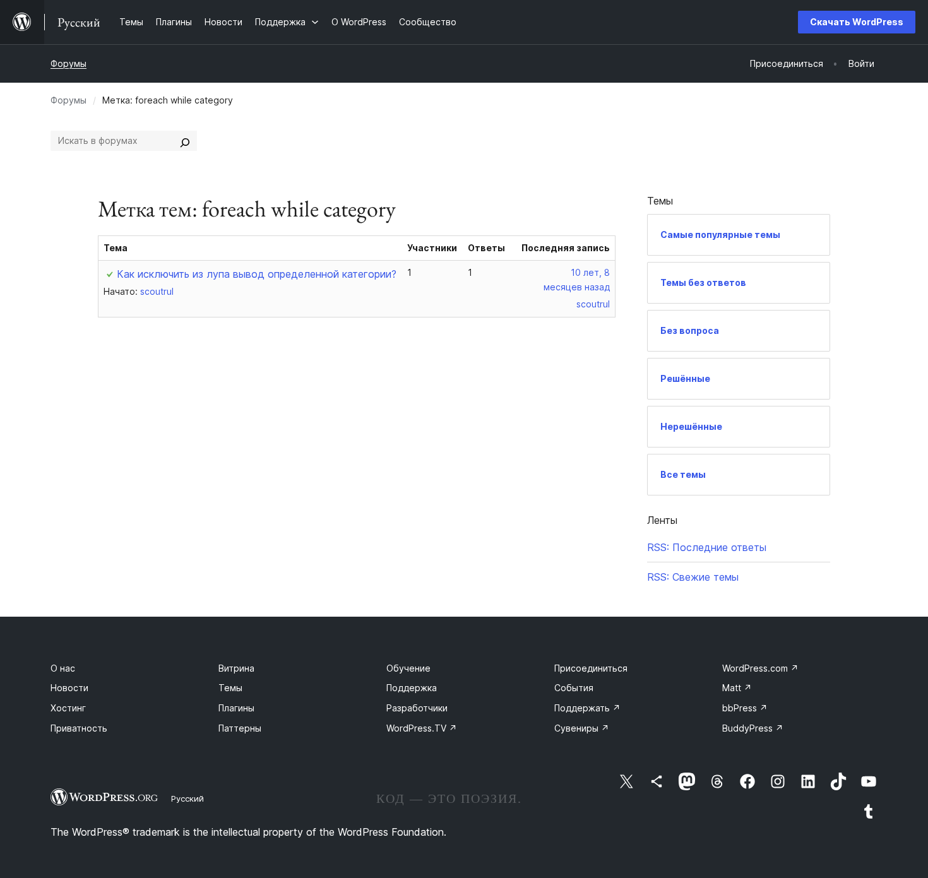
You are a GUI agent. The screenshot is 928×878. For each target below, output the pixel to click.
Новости (69, 687)
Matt (737, 687)
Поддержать (587, 708)
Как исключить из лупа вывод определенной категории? (256, 274)
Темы (230, 687)
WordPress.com (760, 668)
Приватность (79, 728)
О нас (63, 668)
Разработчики (417, 708)
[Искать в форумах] (185, 141)
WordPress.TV (421, 728)
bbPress (745, 708)
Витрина (236, 668)
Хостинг (68, 708)
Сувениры (581, 728)
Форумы (68, 63)
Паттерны (239, 728)
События (573, 687)
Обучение (408, 668)
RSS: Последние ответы (706, 547)
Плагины (236, 708)
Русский (187, 798)
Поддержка (411, 687)
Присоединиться (591, 668)
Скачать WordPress (856, 21)
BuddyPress (752, 728)
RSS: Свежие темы (693, 577)
